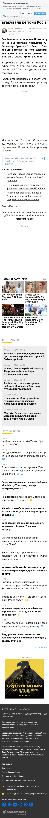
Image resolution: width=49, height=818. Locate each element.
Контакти (6, 768)
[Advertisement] (24, 114)
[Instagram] (20, 804)
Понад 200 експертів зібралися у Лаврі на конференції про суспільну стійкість (24, 452)
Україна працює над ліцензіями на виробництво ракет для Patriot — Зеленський (22, 610)
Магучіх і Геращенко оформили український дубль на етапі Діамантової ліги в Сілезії (24, 540)
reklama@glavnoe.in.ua (17, 793)
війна (11, 206)
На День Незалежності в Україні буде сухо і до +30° (23, 441)
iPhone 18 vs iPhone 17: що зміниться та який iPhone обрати (24, 597)
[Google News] (26, 804)
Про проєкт (7, 764)
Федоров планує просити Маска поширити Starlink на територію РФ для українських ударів (24, 554)
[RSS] (31, 804)
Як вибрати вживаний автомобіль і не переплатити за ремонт (23, 497)
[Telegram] (15, 804)
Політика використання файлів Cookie (18, 780)
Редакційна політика (11, 772)
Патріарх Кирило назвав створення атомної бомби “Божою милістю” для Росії (26, 177)
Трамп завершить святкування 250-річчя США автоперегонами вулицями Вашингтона (23, 469)
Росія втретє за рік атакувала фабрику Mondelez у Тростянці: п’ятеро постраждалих (24, 484)
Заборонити (27, 13)
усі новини (39, 647)
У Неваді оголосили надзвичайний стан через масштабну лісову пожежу (24, 623)
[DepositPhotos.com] (14, 813)
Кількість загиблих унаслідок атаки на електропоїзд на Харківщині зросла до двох (24, 510)
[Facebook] (4, 804)
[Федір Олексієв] (4, 33)
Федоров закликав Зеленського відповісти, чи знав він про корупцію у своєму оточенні (24, 636)
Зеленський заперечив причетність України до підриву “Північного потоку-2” (23, 525)
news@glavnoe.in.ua (15, 786)
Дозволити (40, 13)
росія (18, 206)
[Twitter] (10, 804)
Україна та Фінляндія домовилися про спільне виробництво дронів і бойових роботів (24, 569)
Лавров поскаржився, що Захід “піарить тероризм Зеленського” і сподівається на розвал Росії (25, 196)
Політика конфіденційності (13, 776)
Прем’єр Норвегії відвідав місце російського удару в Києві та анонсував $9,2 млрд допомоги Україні (24, 584)
